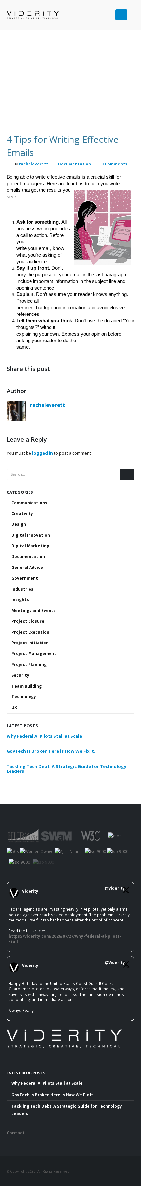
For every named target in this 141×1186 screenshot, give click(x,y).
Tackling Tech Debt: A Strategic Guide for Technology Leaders (66, 768)
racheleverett (33, 163)
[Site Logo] (23, 15)
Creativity (22, 513)
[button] (131, 12)
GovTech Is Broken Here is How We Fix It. (51, 751)
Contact (16, 1133)
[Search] (127, 474)
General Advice (27, 567)
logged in (42, 453)
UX (14, 707)
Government (24, 578)
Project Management (33, 653)
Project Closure (27, 621)
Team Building (26, 686)
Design (18, 524)
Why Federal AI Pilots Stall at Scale (44, 736)
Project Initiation (30, 642)
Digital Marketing (30, 546)
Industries (22, 589)
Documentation (74, 163)
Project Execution (30, 632)
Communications (29, 503)
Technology (23, 696)
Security (20, 675)
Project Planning (29, 664)
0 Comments (114, 163)
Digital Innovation (30, 535)
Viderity (30, 891)
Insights (20, 599)
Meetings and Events (33, 610)
